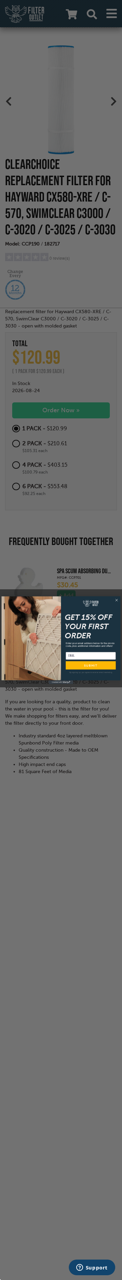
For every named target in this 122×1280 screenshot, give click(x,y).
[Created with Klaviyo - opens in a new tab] (61, 682)
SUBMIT (90, 665)
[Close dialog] (116, 600)
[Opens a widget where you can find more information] (91, 1268)
